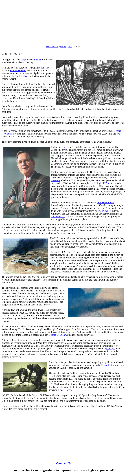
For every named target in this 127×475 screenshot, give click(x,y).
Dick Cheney (104, 211)
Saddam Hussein (18, 70)
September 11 (58, 216)
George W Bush (57, 334)
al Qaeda (66, 390)
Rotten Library (52, 46)
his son (62, 147)
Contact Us (63, 463)
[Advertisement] (63, 23)
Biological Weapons (103, 183)
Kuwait (37, 59)
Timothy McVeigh (111, 365)
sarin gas (110, 348)
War (70, 46)
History (63, 46)
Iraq (23, 59)
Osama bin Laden (105, 202)
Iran (42, 67)
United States (21, 76)
